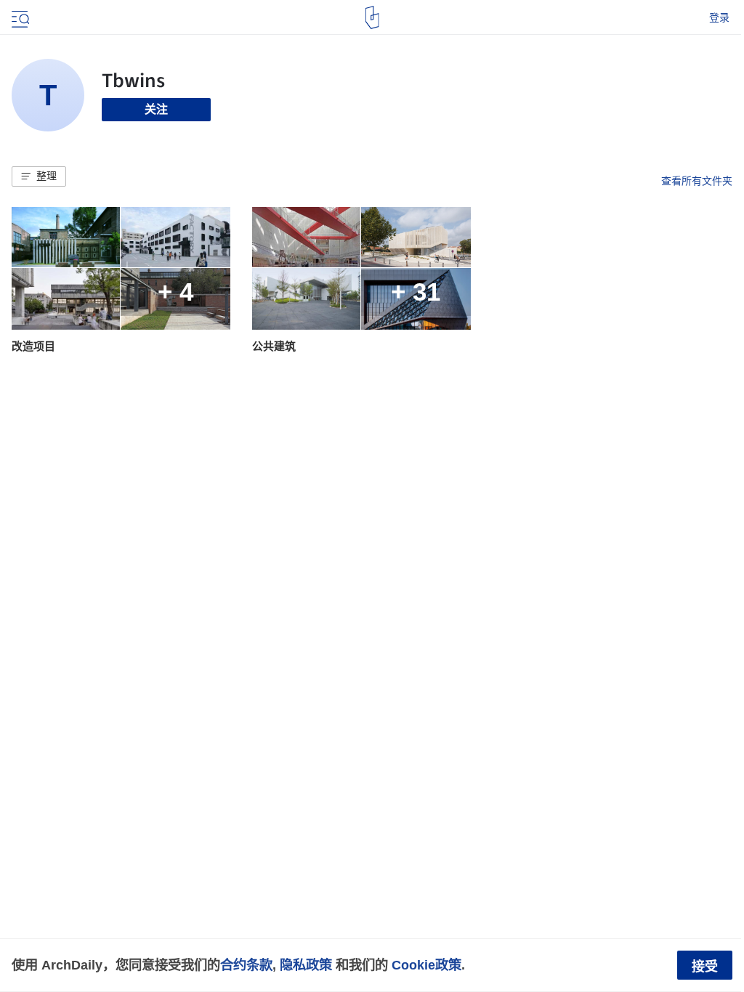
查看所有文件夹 (696, 181)
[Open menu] (19, 17)
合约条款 (246, 964)
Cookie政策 (426, 964)
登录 (719, 17)
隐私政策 (306, 964)
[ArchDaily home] (372, 17)
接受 (705, 966)
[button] (39, 176)
